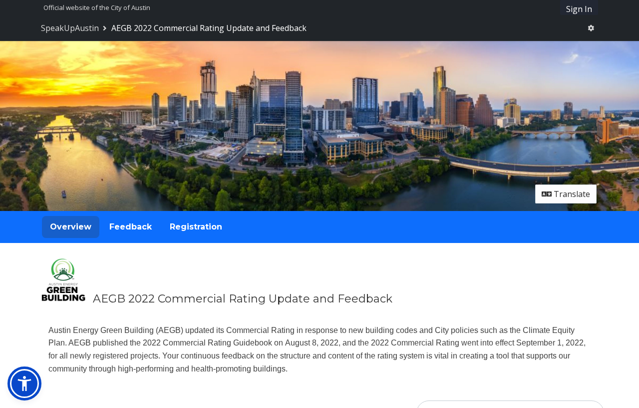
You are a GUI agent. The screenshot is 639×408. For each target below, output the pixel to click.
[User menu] (591, 28)
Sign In (579, 9)
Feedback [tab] (130, 227)
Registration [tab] (196, 227)
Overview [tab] (70, 227)
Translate (571, 194)
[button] (24, 383)
